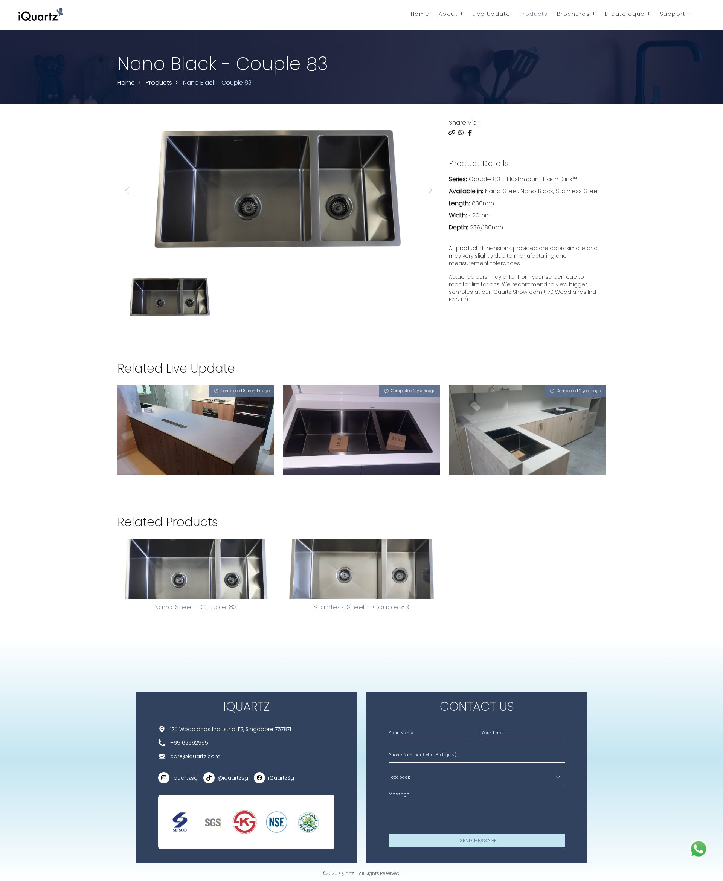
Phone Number (423, 754)
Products (534, 14)
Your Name (401, 733)
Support (674, 14)
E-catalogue (626, 14)
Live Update (492, 14)
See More (137, 494)
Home (420, 14)
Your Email (493, 733)
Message (399, 794)
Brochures (574, 14)
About (449, 14)
